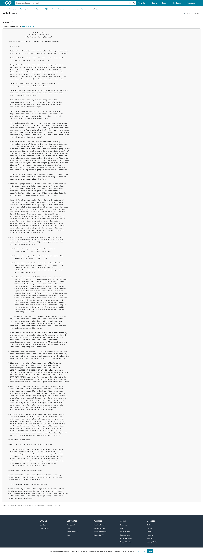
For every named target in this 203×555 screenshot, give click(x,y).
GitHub (149, 528)
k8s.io (53, 9)
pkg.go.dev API (98, 535)
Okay (150, 551)
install (93, 9)
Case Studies (44, 528)
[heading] (9, 3)
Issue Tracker (125, 532)
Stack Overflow (72, 532)
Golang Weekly (152, 542)
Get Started (72, 521)
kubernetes (62, 9)
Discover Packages (9, 9)
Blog (121, 528)
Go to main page (192, 13)
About (123, 521)
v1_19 (46, 9)
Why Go (142, 3)
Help (68, 535)
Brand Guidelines (126, 538)
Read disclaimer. (28, 26)
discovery (84, 9)
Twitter (149, 525)
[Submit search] (134, 3)
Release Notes (125, 535)
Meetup (149, 538)
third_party (37, 9)
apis (76, 9)
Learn (154, 3)
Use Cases (43, 525)
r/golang (150, 535)
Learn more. (140, 551)
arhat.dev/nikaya (25, 9)
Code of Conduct (126, 542)
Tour (68, 528)
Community (191, 3)
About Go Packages (100, 532)
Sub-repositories (99, 528)
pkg (70, 9)
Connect (151, 521)
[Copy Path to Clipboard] (96, 9)
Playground (71, 525)
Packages (177, 3)
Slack (149, 532)
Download (123, 525)
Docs (164, 3)
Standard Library (99, 525)
